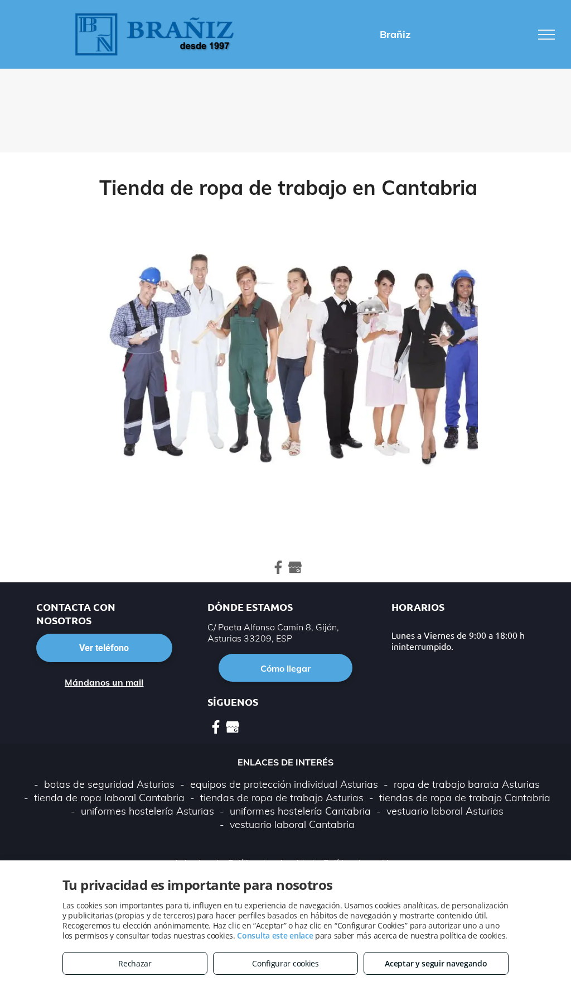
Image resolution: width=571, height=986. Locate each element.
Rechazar (135, 963)
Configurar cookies (285, 963)
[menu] (546, 34)
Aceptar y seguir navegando (436, 963)
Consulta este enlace (275, 935)
